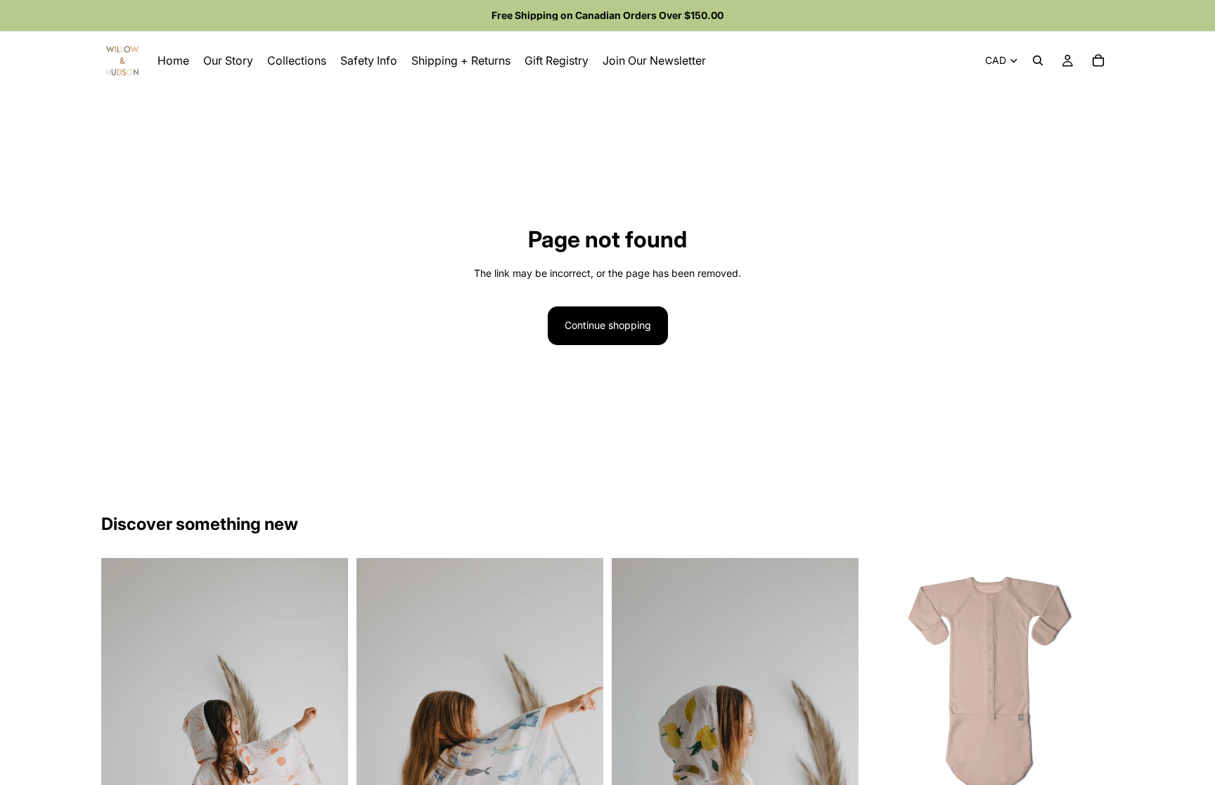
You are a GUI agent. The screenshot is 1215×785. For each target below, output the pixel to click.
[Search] (1037, 60)
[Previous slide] (888, 681)
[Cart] (1098, 60)
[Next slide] (1093, 681)
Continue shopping (608, 325)
